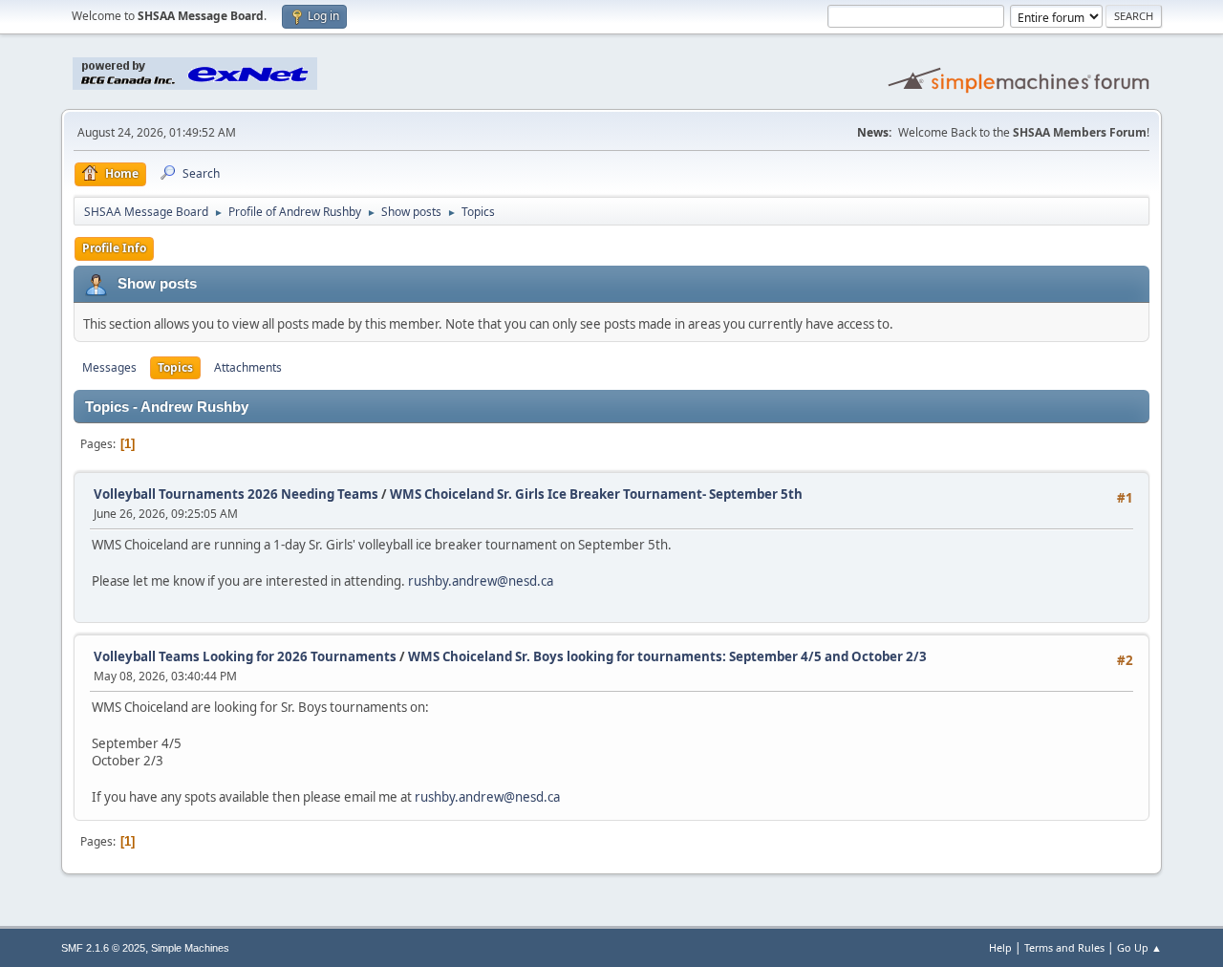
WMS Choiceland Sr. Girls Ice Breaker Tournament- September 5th (596, 494)
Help (1000, 947)
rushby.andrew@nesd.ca (480, 581)
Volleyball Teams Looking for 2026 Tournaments (245, 656)
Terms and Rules (1064, 947)
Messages (109, 367)
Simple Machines (190, 948)
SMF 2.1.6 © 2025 (103, 948)
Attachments (248, 367)
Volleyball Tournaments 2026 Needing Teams (236, 494)
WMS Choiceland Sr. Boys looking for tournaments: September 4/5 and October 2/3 (667, 656)
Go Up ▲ (1139, 947)
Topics (175, 367)
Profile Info (114, 248)
